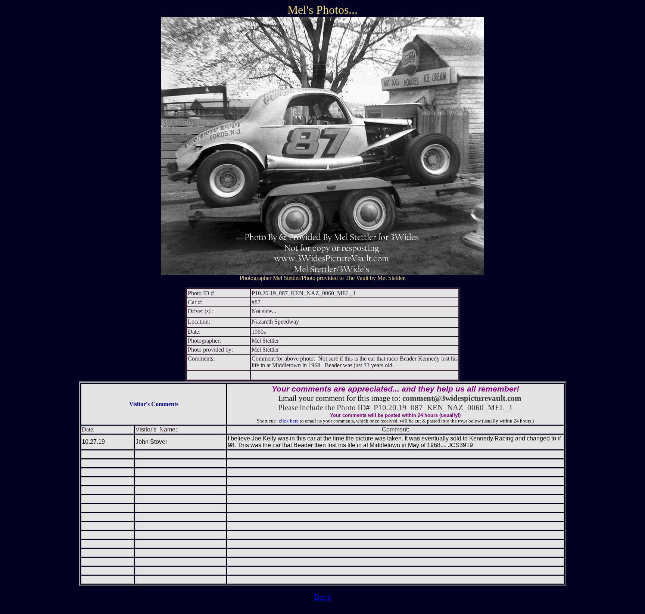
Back (322, 597)
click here (289, 421)
